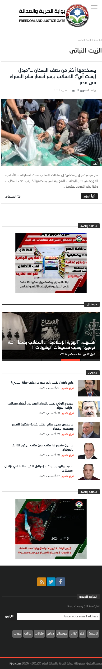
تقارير (73, 633)
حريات (17, 633)
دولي (50, 633)
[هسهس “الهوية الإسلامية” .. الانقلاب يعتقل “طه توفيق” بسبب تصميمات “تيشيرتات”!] (51, 335)
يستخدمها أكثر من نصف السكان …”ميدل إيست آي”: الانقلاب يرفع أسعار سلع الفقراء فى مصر (53, 76)
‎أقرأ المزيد (89, 196)
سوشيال (62, 633)
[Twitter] (51, 581)
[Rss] (41, 581)
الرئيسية (93, 633)
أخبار (95, 163)
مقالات (39, 633)
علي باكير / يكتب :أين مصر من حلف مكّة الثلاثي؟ (42, 382)
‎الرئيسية (98, 39)
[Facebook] (60, 581)
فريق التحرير (79, 90)
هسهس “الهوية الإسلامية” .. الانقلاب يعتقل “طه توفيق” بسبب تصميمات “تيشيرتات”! (51, 344)
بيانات (28, 633)
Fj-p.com (15, 663)
